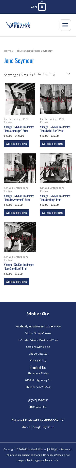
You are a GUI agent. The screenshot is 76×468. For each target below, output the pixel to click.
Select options (16, 144)
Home (8, 50)
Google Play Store (43, 427)
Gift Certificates (38, 353)
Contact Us (39, 407)
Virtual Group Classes (38, 333)
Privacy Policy (38, 360)
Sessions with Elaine (38, 347)
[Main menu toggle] (65, 25)
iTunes (26, 427)
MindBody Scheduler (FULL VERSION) (38, 326)
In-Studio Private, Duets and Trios (38, 340)
